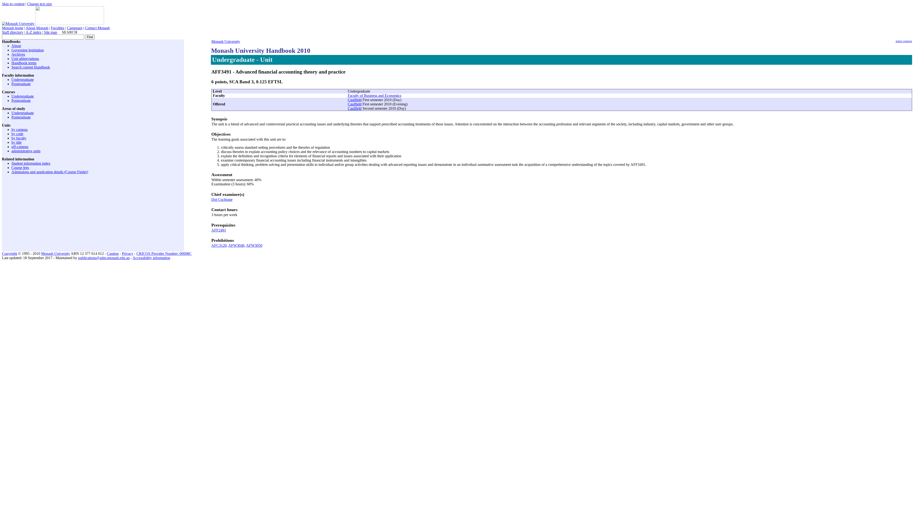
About (16, 46)
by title (16, 142)
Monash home (12, 28)
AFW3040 (236, 245)
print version (904, 41)
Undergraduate (22, 80)
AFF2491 (218, 230)
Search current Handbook (30, 67)
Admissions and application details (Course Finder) (49, 172)
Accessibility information (151, 258)
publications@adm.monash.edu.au (104, 258)
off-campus (19, 147)
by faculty (18, 138)
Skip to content (13, 4)
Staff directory (12, 32)
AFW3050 (254, 245)
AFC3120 (219, 245)
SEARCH (69, 32)
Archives (18, 54)
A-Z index (33, 32)
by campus (19, 130)
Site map (50, 32)
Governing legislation (27, 50)
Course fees (20, 168)
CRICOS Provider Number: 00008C (164, 254)
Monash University (225, 42)
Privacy (127, 254)
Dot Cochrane (222, 200)
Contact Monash (97, 28)
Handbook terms (23, 63)
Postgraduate (21, 84)
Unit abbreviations (25, 59)
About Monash (37, 28)
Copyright (9, 254)
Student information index (30, 163)
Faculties (57, 28)
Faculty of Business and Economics (374, 96)
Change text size (39, 4)
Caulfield (355, 100)
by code (17, 134)
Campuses (74, 28)
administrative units (25, 151)
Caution (113, 254)
